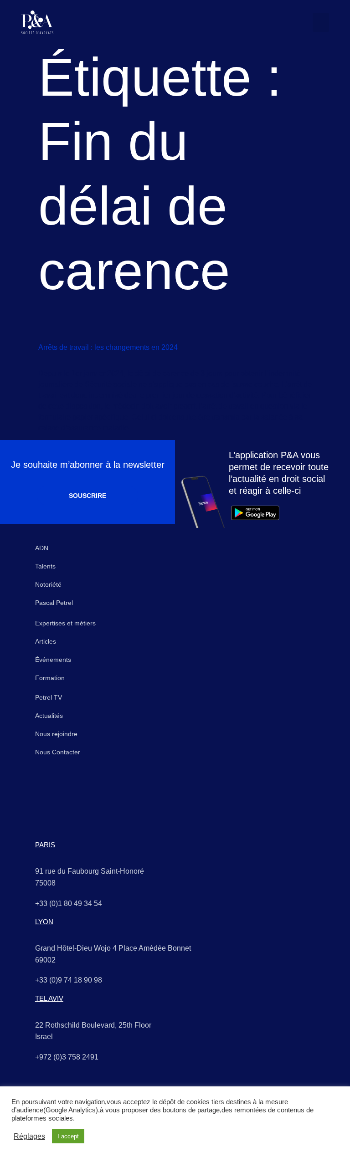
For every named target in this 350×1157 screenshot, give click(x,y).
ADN (41, 548)
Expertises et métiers (65, 623)
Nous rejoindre (56, 733)
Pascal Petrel (54, 602)
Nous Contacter (57, 752)
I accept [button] (68, 1136)
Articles (45, 641)
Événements (53, 659)
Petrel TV (48, 697)
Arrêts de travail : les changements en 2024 (108, 347)
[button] (321, 22)
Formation (50, 677)
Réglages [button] (29, 1136)
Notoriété (48, 584)
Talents (45, 566)
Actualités (49, 715)
